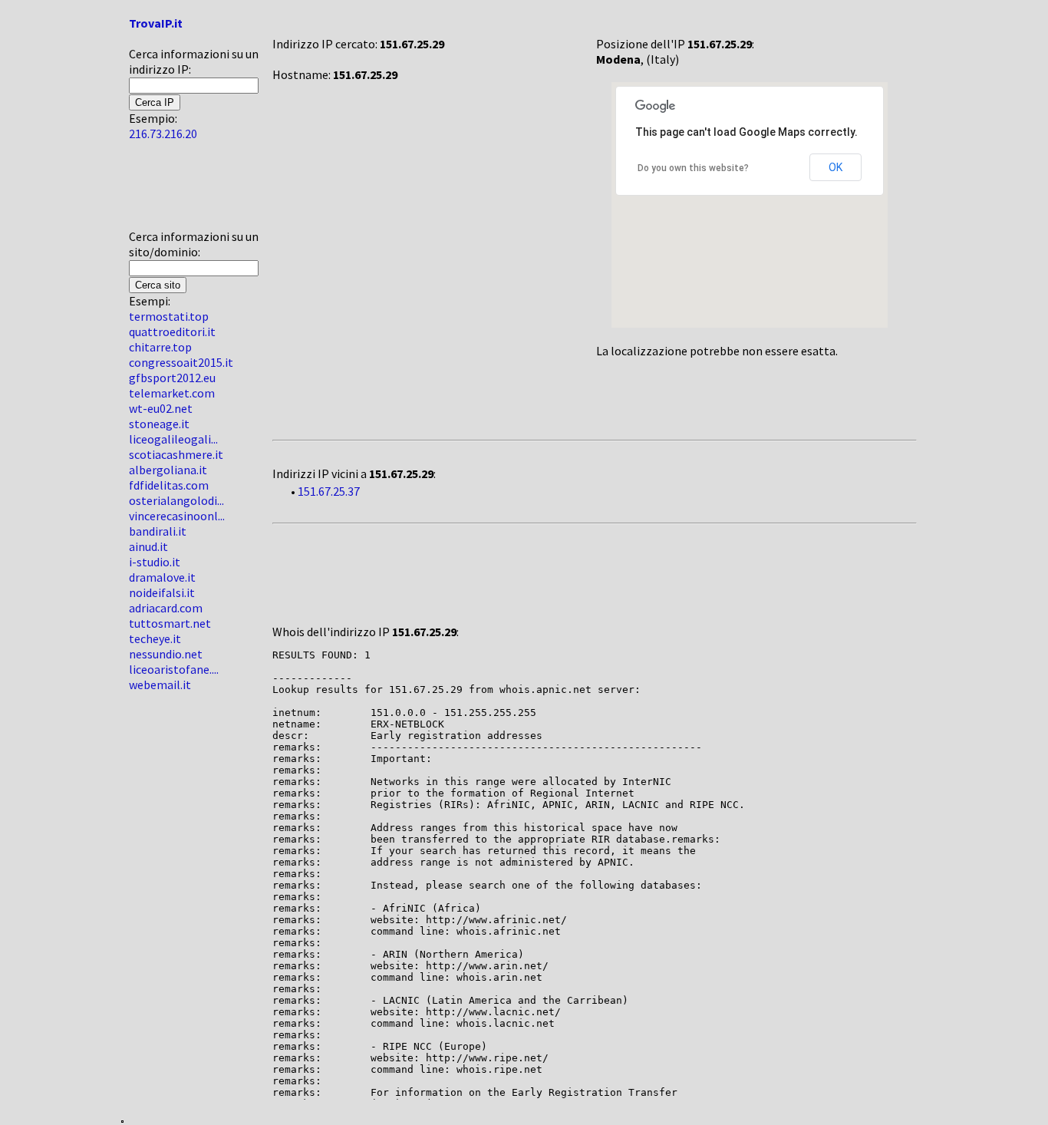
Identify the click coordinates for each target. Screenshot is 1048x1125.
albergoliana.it (168, 469)
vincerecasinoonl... (177, 515)
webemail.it (160, 684)
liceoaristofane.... (174, 669)
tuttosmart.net (170, 623)
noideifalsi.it (162, 592)
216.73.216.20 (163, 133)
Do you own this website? (693, 168)
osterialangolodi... (176, 500)
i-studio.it (154, 561)
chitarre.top (160, 347)
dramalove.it (162, 577)
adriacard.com (166, 607)
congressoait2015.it (181, 362)
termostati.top (169, 316)
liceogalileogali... (173, 439)
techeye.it (155, 638)
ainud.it (148, 546)
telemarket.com (172, 393)
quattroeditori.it (172, 331)
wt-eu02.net (161, 408)
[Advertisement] (175, 191)
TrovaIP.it (156, 23)
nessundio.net (166, 653)
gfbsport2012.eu (172, 377)
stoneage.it (159, 423)
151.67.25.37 (329, 491)
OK (835, 167)
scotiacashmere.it (176, 454)
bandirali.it (157, 531)
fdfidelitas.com (169, 485)
